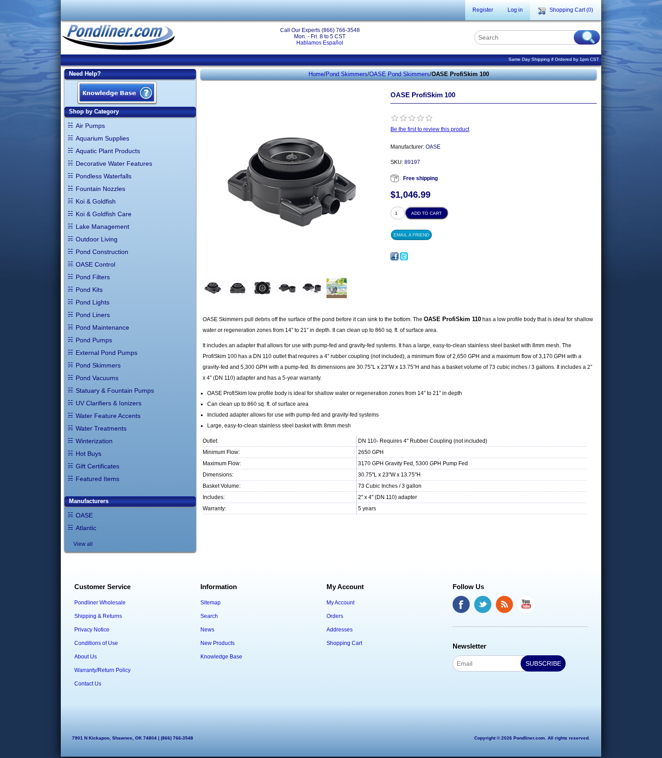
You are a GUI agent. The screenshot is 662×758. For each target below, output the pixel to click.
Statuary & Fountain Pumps (115, 390)
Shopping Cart (344, 643)
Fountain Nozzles (100, 188)
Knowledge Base (221, 657)
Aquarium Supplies (102, 138)
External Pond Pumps (106, 352)
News (207, 629)
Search (209, 616)
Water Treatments (101, 428)
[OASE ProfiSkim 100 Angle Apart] (312, 288)
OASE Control (95, 264)
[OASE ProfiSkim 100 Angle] (287, 288)
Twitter (482, 604)
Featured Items (97, 478)
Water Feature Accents (108, 415)
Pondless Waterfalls (103, 176)
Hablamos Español (319, 43)
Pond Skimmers (98, 365)
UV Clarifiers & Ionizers (108, 403)
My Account (340, 602)
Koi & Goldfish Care (103, 214)
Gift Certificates (97, 466)
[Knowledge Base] (117, 93)
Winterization (94, 441)
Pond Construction (102, 251)
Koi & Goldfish (96, 201)
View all (83, 544)
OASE (84, 515)
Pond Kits (89, 289)
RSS (504, 604)
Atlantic (86, 527)
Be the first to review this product (429, 129)
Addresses (339, 629)
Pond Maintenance (102, 327)
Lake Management (102, 226)
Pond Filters (93, 277)
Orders (334, 616)
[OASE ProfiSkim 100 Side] (237, 288)
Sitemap (210, 602)
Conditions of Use (96, 643)
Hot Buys (88, 453)
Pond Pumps (94, 340)
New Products (217, 643)
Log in (515, 10)
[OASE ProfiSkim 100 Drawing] (336, 288)
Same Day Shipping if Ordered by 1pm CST (553, 59)
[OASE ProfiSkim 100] (213, 288)
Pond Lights (92, 302)
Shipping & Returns (98, 616)
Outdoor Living (97, 239)
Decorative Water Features (114, 163)
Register (482, 10)
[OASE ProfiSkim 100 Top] (262, 288)
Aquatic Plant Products (108, 150)
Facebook (461, 604)
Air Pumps (90, 125)
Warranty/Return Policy (102, 670)
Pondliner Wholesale (100, 602)
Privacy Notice (91, 629)
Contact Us (87, 684)
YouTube (526, 604)
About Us (85, 657)
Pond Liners (93, 314)
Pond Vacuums (97, 377)
